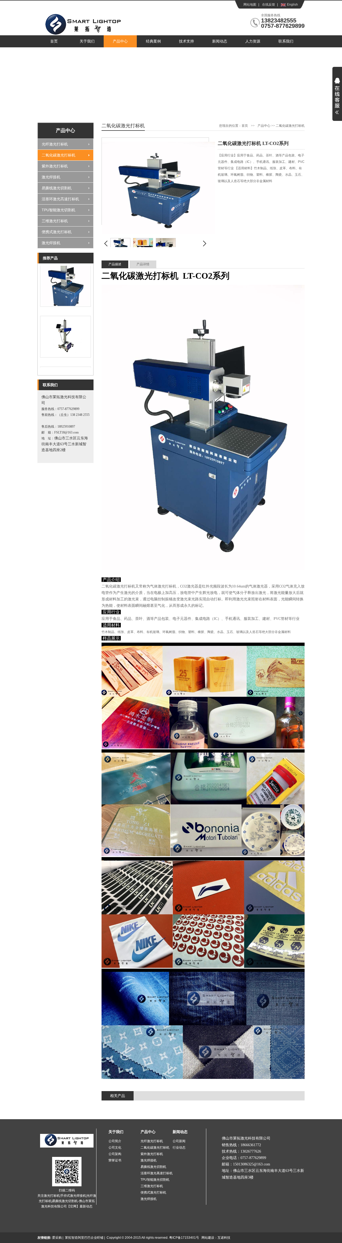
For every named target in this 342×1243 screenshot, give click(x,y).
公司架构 (114, 1154)
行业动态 (179, 1147)
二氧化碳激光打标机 (58, 155)
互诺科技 (223, 1238)
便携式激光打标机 (57, 232)
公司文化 (114, 1147)
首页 (54, 41)
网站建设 (207, 1238)
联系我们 (285, 41)
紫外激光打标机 (55, 166)
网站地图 (249, 4)
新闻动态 (219, 41)
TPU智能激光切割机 (58, 210)
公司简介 (114, 1141)
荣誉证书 (114, 1160)
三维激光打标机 (55, 221)
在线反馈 (268, 4)
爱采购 (57, 1238)
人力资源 (252, 41)
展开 (337, 99)
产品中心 (120, 41)
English (292, 4)
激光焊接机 (51, 177)
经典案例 (153, 41)
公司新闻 (179, 1141)
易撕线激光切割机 (57, 188)
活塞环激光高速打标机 (60, 199)
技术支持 (186, 41)
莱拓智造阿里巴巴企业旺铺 (84, 1238)
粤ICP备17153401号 (184, 1238)
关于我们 (87, 41)
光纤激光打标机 (55, 144)
